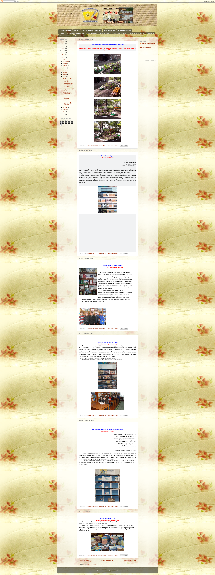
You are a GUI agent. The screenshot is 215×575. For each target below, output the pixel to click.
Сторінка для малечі (66, 35)
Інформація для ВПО (124, 30)
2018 (62, 114)
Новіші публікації (85, 561)
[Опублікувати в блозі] (123, 146)
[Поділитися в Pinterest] (127, 146)
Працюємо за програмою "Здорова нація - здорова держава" (78, 33)
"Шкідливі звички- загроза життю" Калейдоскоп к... (67, 93)
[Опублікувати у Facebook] (126, 146)
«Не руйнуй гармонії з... (68, 89)
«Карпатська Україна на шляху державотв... (68, 98)
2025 (62, 43)
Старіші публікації (129, 561)
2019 (62, 57)
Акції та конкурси (109, 30)
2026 (62, 41)
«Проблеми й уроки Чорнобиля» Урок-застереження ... (68, 85)
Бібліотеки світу (105, 33)
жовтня (65, 63)
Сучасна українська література (91, 30)
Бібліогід (76, 30)
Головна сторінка (65, 30)
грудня (65, 59)
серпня (65, 68)
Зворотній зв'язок (80, 35)
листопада (66, 61)
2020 (62, 55)
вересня (65, 65)
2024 (62, 46)
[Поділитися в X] (124, 146)
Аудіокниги (150, 33)
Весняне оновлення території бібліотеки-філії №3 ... (68, 80)
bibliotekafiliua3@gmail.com (148, 44)
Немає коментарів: (113, 145)
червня (65, 72)
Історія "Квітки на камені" (136, 33)
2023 (62, 48)
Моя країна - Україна (119, 33)
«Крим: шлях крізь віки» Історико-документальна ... (67, 103)
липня (65, 70)
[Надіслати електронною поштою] (121, 146)
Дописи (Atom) (92, 564)
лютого (65, 109)
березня (65, 107)
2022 (62, 50)
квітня (64, 76)
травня (65, 74)
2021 (62, 52)
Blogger (119, 570)
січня (64, 111)
